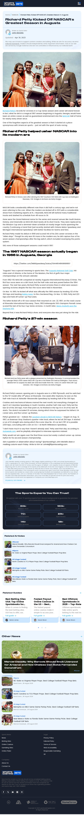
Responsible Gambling (52, 751)
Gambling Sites (7, 748)
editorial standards (12, 44)
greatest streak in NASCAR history (47, 417)
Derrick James (13, 620)
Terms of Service (50, 744)
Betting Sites (6, 741)
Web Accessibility (50, 748)
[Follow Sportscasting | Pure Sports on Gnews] (22, 792)
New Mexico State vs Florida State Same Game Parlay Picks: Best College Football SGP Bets (44, 580)
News (4, 738)
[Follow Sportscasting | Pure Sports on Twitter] (8, 792)
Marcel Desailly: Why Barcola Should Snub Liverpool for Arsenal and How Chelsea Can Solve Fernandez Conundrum (44, 545)
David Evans (18, 683)
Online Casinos (7, 744)
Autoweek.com (9, 431)
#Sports (15, 551)
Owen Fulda (8, 670)
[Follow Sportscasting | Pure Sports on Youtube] (13, 792)
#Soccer (15, 542)
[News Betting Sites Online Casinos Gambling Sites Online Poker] (79, 3)
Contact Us (6, 766)
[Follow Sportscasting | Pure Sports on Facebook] (3, 792)
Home (7, 15)
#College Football (19, 559)
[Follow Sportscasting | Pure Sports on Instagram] (17, 792)
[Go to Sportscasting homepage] (13, 4)
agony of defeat (42, 465)
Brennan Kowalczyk (20, 709)
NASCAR (15, 15)
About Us (5, 763)
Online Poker (6, 751)
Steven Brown (42, 620)
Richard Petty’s (9, 111)
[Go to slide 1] (38, 627)
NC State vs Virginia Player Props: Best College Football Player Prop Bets (39, 553)
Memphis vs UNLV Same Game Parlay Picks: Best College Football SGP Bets (40, 570)
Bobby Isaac (27, 294)
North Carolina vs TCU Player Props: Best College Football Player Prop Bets (40, 561)
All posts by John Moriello (14, 480)
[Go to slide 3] (45, 627)
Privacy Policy (49, 738)
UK (45, 754)
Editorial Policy (49, 741)
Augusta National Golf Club (61, 271)
